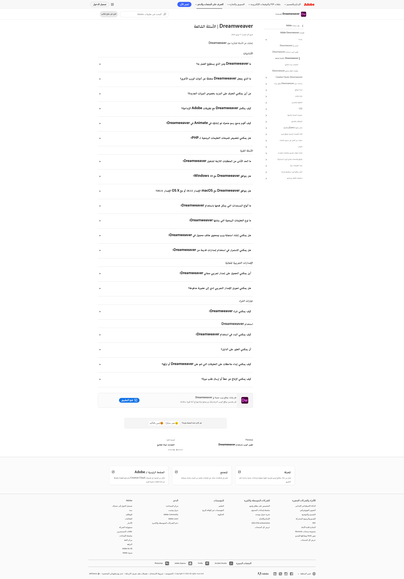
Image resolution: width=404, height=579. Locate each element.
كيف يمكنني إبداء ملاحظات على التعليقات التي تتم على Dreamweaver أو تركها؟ (206, 364)
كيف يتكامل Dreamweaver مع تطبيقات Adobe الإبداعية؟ (216, 108)
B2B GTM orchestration (261, 523)
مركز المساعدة (172, 506)
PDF (314, 523)
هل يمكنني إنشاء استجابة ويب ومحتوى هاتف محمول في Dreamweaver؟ (209, 235)
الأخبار (129, 523)
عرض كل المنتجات (308, 540)
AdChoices (93, 574)
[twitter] (280, 573)
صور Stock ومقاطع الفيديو (305, 536)
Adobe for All (127, 548)
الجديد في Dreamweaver (289, 45)
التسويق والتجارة (237, 4)
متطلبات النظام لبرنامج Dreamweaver (285, 71)
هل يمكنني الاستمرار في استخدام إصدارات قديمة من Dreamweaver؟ (211, 250)
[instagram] (286, 573)
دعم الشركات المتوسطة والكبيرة (165, 523)
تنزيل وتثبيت (173, 510)
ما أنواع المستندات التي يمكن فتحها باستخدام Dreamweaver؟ (216, 206)
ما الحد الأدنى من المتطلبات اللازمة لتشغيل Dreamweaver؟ (217, 161)
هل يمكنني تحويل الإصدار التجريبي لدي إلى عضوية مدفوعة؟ (219, 288)
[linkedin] (274, 573)
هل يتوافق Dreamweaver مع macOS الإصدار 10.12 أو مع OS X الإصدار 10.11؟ (203, 191)
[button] (112, 4)
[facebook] (291, 573)
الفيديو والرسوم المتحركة (306, 519)
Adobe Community (171, 514)
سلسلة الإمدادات (125, 536)
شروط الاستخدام (156, 574)
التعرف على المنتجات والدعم (210, 4)
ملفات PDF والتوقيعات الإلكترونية (266, 4)
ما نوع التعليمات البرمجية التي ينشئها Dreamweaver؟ (220, 220)
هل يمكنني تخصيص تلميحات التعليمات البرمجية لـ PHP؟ (221, 138)
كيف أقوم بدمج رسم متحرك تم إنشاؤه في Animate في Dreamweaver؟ (208, 123)
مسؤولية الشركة (125, 527)
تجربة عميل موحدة (262, 514)
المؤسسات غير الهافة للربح (213, 510)
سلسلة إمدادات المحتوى (260, 510)
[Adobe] (309, 4)
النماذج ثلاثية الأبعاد (308, 527)
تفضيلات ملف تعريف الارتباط (136, 574)
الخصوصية (169, 574)
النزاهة (129, 544)
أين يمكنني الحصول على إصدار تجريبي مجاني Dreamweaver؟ (215, 273)
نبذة (130, 510)
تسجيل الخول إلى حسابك (122, 506)
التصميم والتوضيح (309, 514)
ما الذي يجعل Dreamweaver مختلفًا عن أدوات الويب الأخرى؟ (215, 79)
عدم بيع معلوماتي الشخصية (112, 574)
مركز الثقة (128, 540)
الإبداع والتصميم (294, 4)
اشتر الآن (184, 4)
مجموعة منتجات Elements (305, 531)
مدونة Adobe (127, 553)
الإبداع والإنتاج (264, 519)
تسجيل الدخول (99, 4)
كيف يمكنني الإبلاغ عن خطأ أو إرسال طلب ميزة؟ (226, 379)
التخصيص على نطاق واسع (260, 506)
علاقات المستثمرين (124, 531)
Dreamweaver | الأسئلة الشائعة (286, 58)
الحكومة (221, 514)
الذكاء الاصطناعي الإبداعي (305, 506)
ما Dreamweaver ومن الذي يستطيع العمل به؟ (223, 64)
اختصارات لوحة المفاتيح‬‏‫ (291, 64)
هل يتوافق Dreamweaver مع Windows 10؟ (222, 176)
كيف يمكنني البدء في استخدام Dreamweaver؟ (223, 335)
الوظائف (129, 514)
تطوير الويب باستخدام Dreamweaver (285, 52)
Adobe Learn (173, 519)
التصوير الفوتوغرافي (308, 510)
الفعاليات (128, 519)
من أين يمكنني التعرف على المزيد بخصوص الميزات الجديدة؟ (219, 94)
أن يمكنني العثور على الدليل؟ (236, 349)
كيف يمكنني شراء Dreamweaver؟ (230, 311)
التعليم (221, 506)
